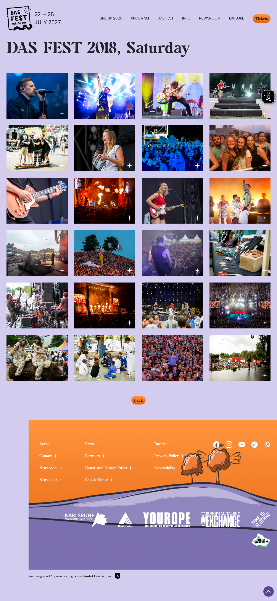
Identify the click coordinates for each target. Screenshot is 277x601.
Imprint (161, 444)
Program (140, 18)
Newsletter (49, 480)
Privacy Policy (167, 456)
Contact (46, 456)
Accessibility (165, 468)
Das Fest (166, 18)
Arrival (46, 444)
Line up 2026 (111, 18)
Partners (93, 456)
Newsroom (210, 18)
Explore (236, 18)
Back (138, 400)
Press (90, 444)
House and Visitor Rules (106, 468)
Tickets (261, 18)
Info (186, 18)
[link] (216, 444)
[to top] (268, 591)
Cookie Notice (97, 480)
